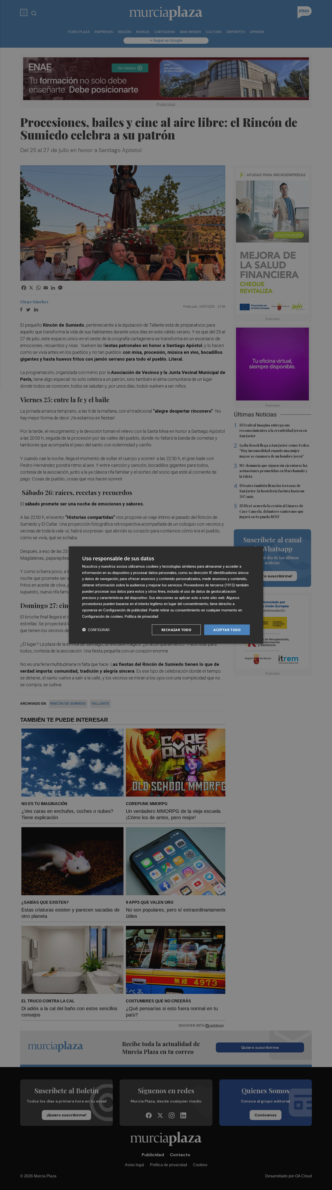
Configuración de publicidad (125, 610)
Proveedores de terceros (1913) (209, 585)
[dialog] (166, 595)
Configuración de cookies (102, 616)
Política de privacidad (141, 616)
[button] (96, 630)
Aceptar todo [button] (227, 629)
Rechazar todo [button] (176, 629)
